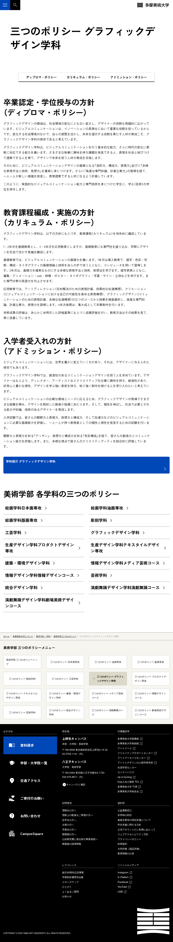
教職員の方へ (69, 834)
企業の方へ (68, 824)
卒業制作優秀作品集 (72, 877)
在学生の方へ (69, 820)
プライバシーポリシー (129, 839)
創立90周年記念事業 (73, 872)
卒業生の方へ (69, 829)
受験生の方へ (69, 810)
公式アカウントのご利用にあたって (136, 829)
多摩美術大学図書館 (128, 738)
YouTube (122, 886)
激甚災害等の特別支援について (134, 820)
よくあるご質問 (70, 891)
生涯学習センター (127, 767)
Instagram (123, 872)
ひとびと (67, 886)
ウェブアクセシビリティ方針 (133, 834)
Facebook (123, 882)
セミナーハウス (126, 772)
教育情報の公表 (126, 853)
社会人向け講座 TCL (128, 781)
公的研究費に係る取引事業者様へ (80, 839)
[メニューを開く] (5, 5)
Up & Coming (125, 777)
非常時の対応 (125, 815)
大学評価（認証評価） (129, 848)
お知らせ (67, 896)
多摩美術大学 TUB (127, 786)
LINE (120, 891)
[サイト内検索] (15, 5)
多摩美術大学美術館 (128, 743)
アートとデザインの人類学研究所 (135, 762)
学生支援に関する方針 (129, 824)
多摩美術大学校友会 (128, 791)
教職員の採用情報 (71, 843)
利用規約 (122, 843)
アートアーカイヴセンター (132, 757)
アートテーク (125, 748)
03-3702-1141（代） (73, 753)
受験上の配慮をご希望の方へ (77, 815)
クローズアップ (70, 882)
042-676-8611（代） (73, 776)
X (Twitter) (123, 877)
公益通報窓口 (125, 810)
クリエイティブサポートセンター (135, 753)
